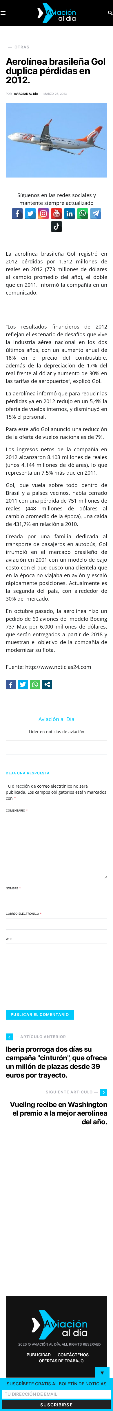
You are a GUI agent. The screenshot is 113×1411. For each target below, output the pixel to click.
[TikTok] (56, 226)
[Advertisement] (56, 1221)
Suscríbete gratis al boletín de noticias (57, 1384)
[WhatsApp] (82, 213)
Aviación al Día (26, 93)
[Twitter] (30, 213)
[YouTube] (56, 213)
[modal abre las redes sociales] (47, 684)
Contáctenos (73, 1354)
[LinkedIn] (69, 213)
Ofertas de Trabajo (61, 1360)
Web (9, 939)
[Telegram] (95, 213)
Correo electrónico (23, 913)
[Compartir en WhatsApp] (35, 684)
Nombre (13, 888)
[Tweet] (23, 684)
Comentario (17, 810)
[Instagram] (43, 213)
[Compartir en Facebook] (11, 684)
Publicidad (39, 1354)
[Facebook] (17, 213)
